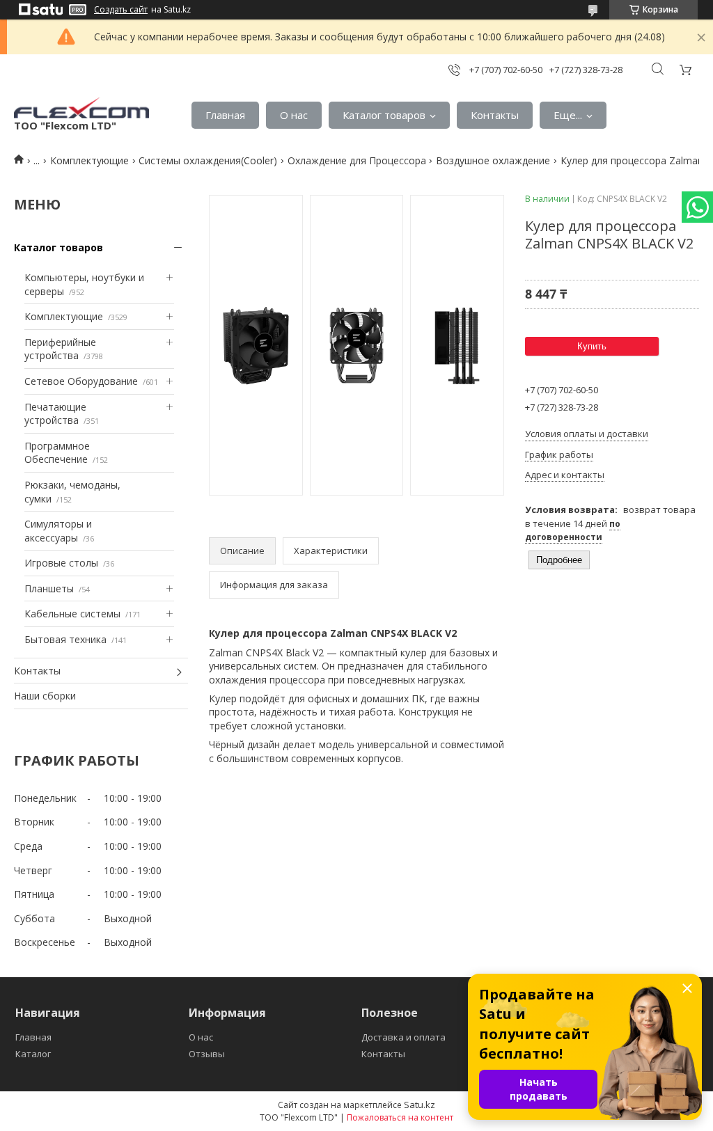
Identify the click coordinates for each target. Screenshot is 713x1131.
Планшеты (49, 588)
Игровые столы (61, 562)
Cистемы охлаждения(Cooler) (208, 160)
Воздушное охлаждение (493, 160)
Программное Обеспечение (57, 452)
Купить (591, 346)
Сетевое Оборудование (81, 381)
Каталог (33, 1053)
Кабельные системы (72, 613)
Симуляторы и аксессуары (58, 530)
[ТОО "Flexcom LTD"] (81, 107)
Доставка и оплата (403, 1037)
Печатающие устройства (55, 413)
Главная (225, 115)
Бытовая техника (65, 639)
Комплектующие (89, 160)
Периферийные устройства (60, 349)
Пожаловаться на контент (400, 1117)
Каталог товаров (384, 115)
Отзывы (207, 1053)
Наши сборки (45, 695)
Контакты (495, 115)
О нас (294, 115)
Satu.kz (419, 1104)
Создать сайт (121, 10)
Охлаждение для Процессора (357, 160)
